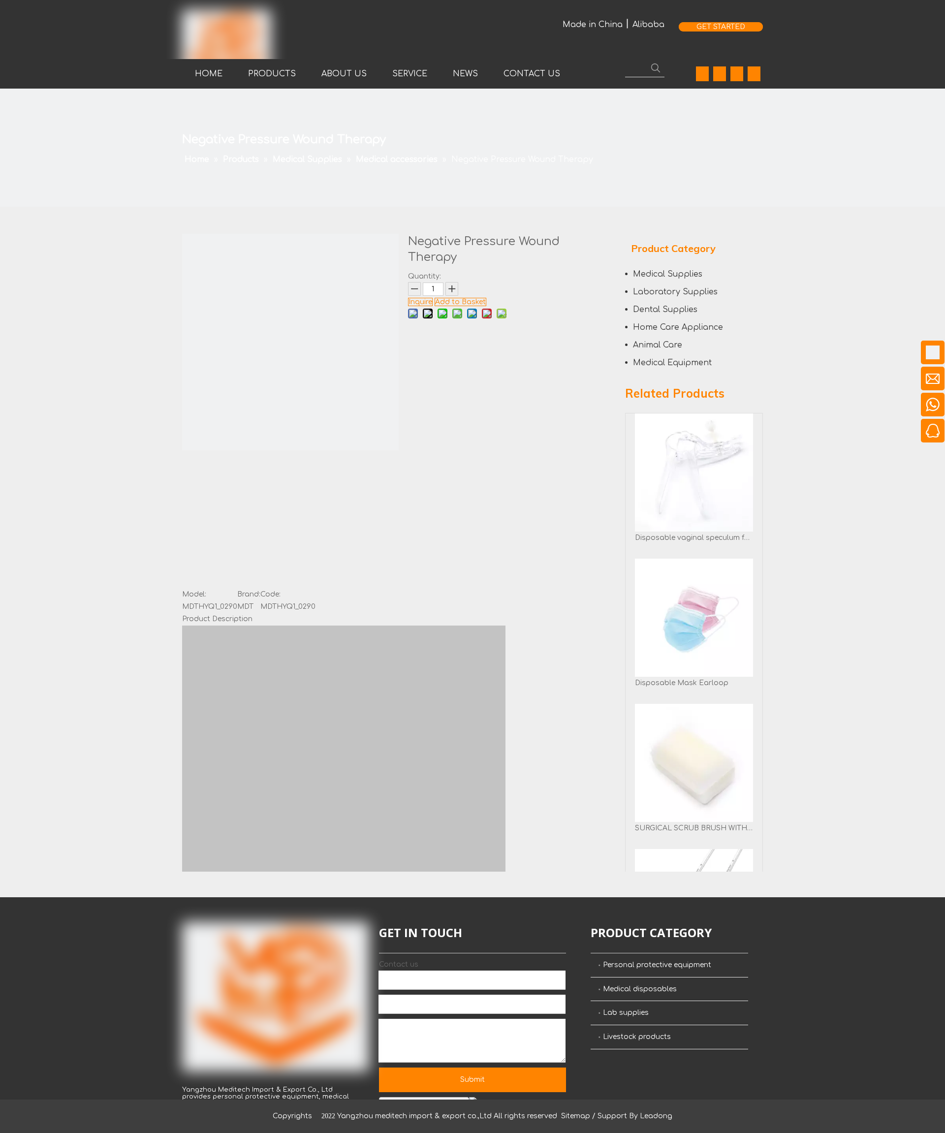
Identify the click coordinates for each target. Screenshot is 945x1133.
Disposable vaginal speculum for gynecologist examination (694, 537)
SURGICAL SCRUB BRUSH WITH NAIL (694, 828)
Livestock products (637, 1036)
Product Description (217, 619)
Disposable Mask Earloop (681, 683)
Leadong (656, 1116)
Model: (194, 594)
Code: (270, 594)
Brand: (248, 594)
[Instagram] (754, 73)
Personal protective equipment (657, 965)
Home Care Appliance (678, 327)
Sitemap (575, 1116)
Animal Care (657, 345)
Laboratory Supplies (675, 291)
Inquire (420, 302)
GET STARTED (720, 27)
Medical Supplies (667, 274)
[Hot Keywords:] (655, 68)
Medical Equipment (672, 362)
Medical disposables (640, 989)
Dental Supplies (665, 309)
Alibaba (648, 24)
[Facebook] (702, 73)
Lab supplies (626, 1012)
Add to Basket (460, 302)
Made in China (593, 24)
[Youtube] (736, 73)
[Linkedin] (719, 73)
